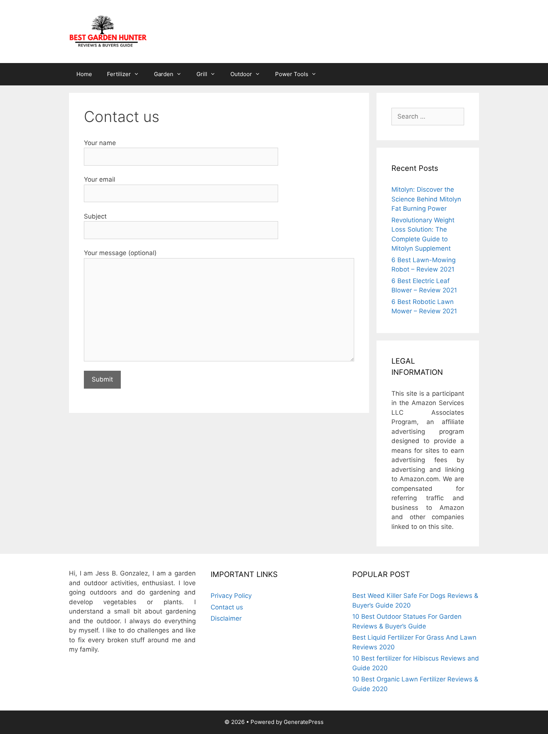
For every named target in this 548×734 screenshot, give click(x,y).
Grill (201, 74)
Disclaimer (226, 618)
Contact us (227, 607)
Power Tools (291, 74)
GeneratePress (304, 721)
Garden (163, 74)
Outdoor (241, 74)
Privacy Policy (231, 595)
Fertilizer (119, 74)
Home (84, 74)
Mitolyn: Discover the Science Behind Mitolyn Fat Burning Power (426, 199)
